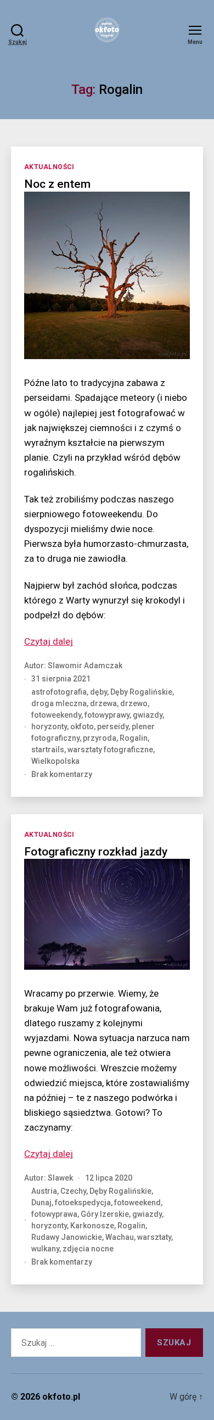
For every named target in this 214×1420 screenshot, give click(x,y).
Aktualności (49, 167)
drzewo (134, 703)
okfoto (82, 726)
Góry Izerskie (105, 1214)
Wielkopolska (55, 761)
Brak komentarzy (61, 774)
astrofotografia (59, 691)
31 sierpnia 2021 (61, 678)
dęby (98, 691)
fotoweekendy (56, 715)
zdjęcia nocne (88, 1248)
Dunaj (41, 1202)
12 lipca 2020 (108, 1177)
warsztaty (154, 1237)
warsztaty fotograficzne (110, 749)
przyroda (99, 738)
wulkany (45, 1248)
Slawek (60, 1177)
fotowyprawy (107, 715)
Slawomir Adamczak (85, 665)
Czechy (73, 1191)
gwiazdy (147, 715)
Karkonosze (92, 1225)
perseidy (112, 726)
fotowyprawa (54, 1214)
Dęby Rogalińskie (141, 691)
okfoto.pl (61, 1396)
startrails (47, 749)
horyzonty (49, 726)
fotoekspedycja (83, 1202)
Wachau (119, 1237)
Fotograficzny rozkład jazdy (95, 851)
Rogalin (134, 738)
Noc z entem (57, 184)
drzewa (103, 703)
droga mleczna (59, 703)
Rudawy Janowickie (66, 1237)
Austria (44, 1191)
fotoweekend (137, 1202)
